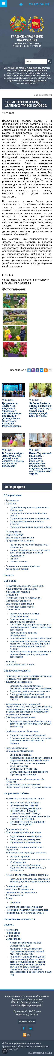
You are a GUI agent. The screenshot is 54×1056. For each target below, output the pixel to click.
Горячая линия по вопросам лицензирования (23, 634)
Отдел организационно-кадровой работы (30, 527)
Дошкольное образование (19, 682)
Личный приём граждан (18, 592)
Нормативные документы (19, 919)
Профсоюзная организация (19, 540)
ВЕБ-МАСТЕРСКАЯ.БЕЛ (40, 1053)
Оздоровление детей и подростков (23, 832)
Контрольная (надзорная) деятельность (26, 852)
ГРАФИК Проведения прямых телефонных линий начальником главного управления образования (30, 627)
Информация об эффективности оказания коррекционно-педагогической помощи (31, 759)
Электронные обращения (18, 601)
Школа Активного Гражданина (25, 802)
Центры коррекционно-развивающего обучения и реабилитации (29, 773)
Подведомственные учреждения (22, 679)
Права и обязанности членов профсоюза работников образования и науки (30, 551)
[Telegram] (29, 370)
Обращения (12, 595)
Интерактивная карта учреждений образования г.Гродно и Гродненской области (28, 785)
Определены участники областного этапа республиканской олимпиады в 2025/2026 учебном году (31, 724)
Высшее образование (16, 748)
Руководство (12, 500)
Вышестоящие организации (20, 537)
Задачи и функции (15, 534)
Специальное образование (19, 751)
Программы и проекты (17, 829)
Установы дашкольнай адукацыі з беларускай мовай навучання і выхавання (30, 687)
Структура (11, 503)
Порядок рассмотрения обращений (23, 598)
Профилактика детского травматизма (25, 913)
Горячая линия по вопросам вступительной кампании (23, 620)
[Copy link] (50, 370)
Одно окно (10, 580)
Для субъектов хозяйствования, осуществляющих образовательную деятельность (28, 867)
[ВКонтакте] (41, 370)
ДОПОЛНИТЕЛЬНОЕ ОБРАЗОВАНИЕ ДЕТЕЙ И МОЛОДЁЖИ (27, 823)
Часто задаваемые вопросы (20, 607)
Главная (38, 95)
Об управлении (12, 495)
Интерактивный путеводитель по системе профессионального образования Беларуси (30, 740)
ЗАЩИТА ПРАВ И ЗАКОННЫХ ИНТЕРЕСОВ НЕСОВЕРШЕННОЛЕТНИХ (30, 817)
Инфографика (13, 933)
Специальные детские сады (24, 769)
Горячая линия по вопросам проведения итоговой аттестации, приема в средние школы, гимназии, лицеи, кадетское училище (30, 645)
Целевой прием (13, 939)
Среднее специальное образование (28, 735)
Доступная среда (14, 895)
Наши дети (15, 902)
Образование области (17, 670)
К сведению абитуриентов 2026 (25, 943)
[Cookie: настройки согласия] (5, 1051)
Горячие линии (13, 609)
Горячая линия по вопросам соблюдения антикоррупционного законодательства (30, 880)
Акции (9, 898)
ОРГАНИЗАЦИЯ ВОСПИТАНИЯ (24, 805)
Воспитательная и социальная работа (25, 798)
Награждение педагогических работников (27, 910)
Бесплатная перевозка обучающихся (24, 907)
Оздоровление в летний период (25, 836)
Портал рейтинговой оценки (20, 664)
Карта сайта (12, 930)
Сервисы (9, 924)
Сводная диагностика (21, 755)
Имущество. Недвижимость (19, 889)
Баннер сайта (13, 936)
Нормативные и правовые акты (25, 842)
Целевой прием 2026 (20, 946)
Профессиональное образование (22, 731)
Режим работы (13, 531)
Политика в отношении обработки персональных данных (23, 567)
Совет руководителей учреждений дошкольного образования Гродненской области (30, 697)
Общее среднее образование (20, 717)
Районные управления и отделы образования (28, 676)
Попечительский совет (17, 886)
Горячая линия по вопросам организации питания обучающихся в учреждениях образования (30, 654)
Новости (48, 95)
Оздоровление (17, 556)
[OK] (46, 370)
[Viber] (33, 370)
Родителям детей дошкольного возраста (30, 691)
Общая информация (20, 856)
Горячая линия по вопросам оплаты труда (30, 638)
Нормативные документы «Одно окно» (25, 586)
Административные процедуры (22, 589)
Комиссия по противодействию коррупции (27, 875)
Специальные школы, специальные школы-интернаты (27, 764)
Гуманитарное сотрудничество (21, 892)
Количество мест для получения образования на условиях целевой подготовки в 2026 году (27, 951)
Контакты (11, 661)
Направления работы (16, 793)
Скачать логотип (27, 1021)
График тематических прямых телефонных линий (24, 614)
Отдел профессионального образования (30, 518)
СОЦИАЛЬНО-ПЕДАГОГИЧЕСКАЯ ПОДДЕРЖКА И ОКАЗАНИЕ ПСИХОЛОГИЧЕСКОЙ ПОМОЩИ (26, 811)
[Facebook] (37, 370)
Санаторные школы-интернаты (25, 839)
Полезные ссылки (18, 561)
